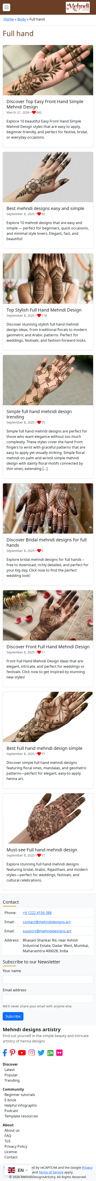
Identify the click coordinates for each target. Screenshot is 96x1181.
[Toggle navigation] (6, 7)
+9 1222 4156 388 (37, 912)
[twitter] (41, 1052)
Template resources (21, 1116)
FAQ (7, 1135)
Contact (11, 1157)
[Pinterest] (12, 1052)
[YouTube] (22, 1052)
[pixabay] (50, 1052)
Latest (9, 1069)
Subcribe (13, 1016)
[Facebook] (5, 1052)
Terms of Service (51, 1172)
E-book (10, 1100)
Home (9, 19)
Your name (12, 970)
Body (21, 19)
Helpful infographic (20, 1105)
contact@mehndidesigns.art (47, 921)
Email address (14, 990)
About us (12, 1130)
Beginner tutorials (19, 1094)
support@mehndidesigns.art (47, 931)
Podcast (11, 1110)
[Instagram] (32, 1052)
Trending (12, 1080)
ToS (7, 1141)
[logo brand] (78, 7)
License (10, 1151)
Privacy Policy (15, 1146)
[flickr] (59, 1052)
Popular (11, 1075)
